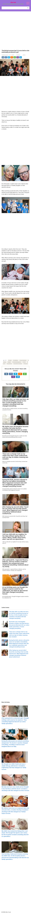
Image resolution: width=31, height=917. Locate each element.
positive (10, 363)
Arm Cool (13, 2)
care (10, 360)
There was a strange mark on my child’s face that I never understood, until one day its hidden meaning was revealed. (15, 456)
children (16, 360)
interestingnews (17, 362)
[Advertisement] (15, 29)
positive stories (18, 363)
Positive (18, 55)
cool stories (23, 360)
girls (10, 362)
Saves (26, 363)
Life (24, 362)
